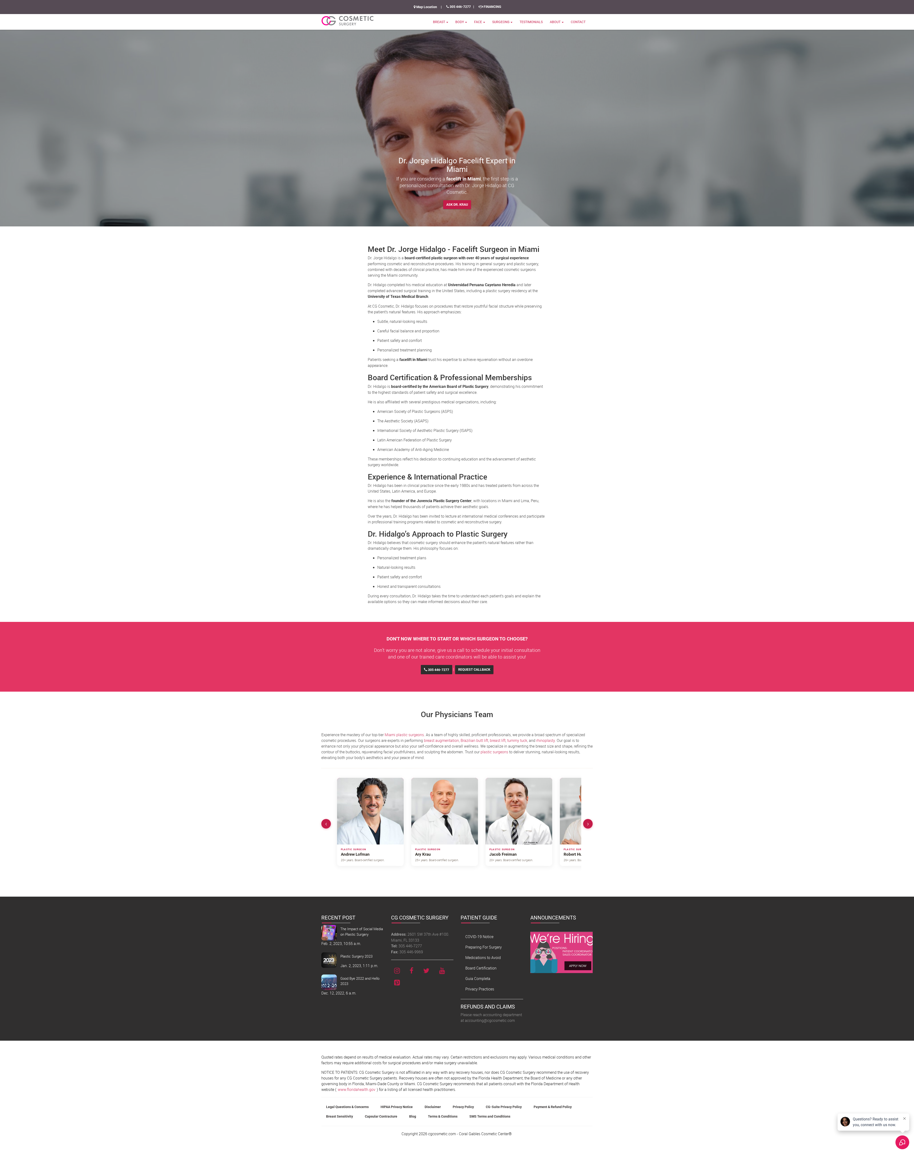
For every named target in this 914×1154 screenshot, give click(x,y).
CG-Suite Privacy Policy (504, 1107)
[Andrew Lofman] (370, 811)
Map (426, 7)
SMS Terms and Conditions (489, 1116)
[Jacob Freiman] (519, 811)
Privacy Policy (463, 1107)
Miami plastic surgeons (404, 734)
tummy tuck (517, 740)
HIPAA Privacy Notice (397, 1107)
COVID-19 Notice (479, 936)
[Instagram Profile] (397, 971)
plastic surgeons (494, 751)
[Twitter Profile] (426, 971)
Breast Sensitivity (339, 1116)
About (555, 22)
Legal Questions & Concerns (347, 1107)
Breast (439, 22)
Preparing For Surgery (483, 947)
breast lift (498, 740)
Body (460, 22)
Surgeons (501, 22)
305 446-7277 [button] (438, 670)
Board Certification (481, 968)
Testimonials (531, 22)
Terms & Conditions (442, 1116)
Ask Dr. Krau (457, 204)
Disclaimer (433, 1107)
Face (478, 22)
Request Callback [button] (474, 669)
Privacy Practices (479, 989)
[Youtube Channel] (442, 971)
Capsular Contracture (381, 1116)
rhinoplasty (545, 740)
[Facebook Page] (412, 971)
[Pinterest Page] (397, 983)
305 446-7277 (460, 7)
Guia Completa (477, 978)
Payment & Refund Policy (553, 1107)
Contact (578, 22)
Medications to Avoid (483, 957)
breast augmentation (441, 740)
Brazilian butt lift (474, 740)
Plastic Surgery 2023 (356, 956)
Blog (412, 1116)
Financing (492, 7)
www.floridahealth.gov (356, 1089)
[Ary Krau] (444, 811)
